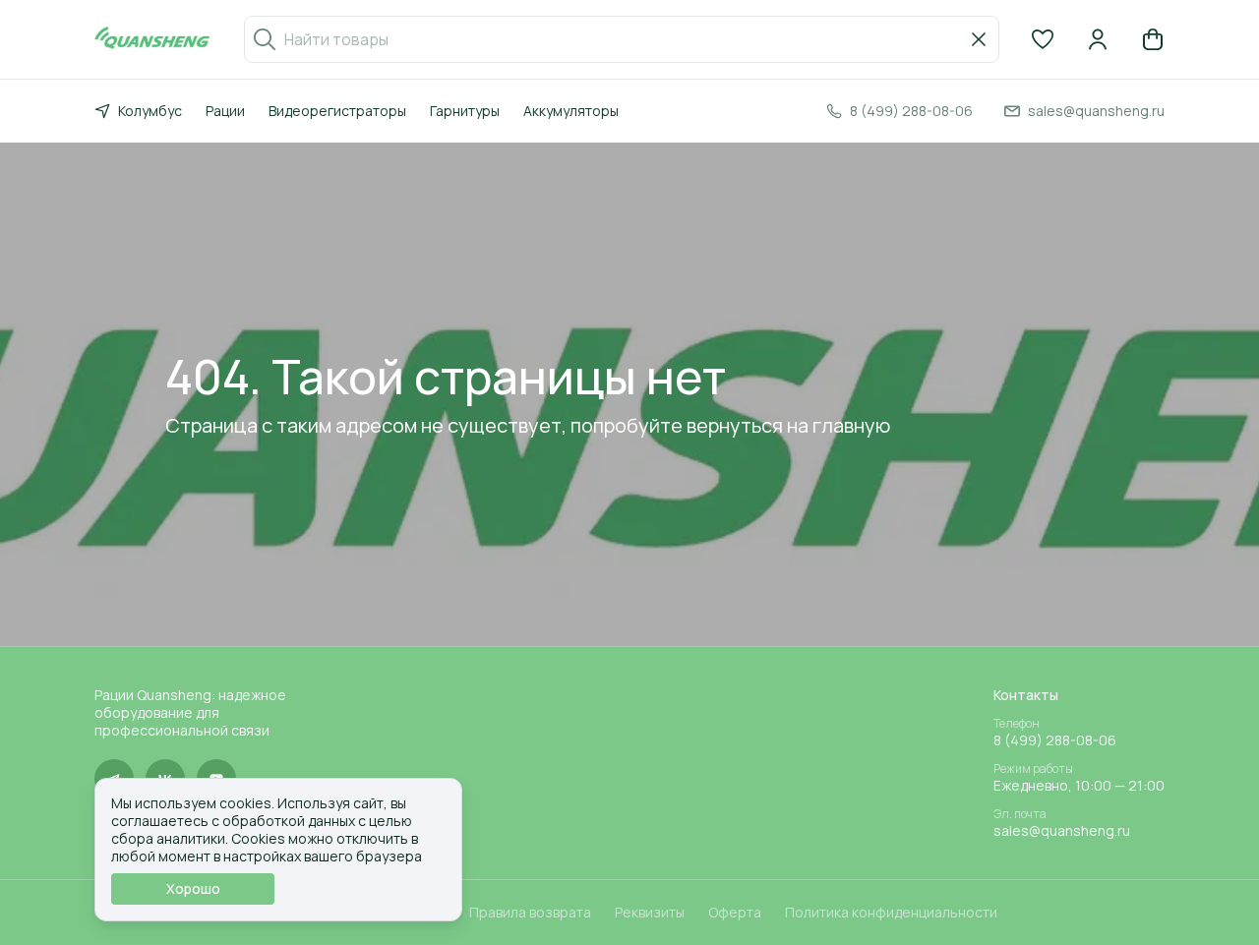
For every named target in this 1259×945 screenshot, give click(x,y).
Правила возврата (530, 912)
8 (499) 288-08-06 (1054, 740)
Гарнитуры (465, 110)
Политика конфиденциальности (891, 912)
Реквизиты (650, 912)
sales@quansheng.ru (1061, 831)
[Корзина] (1153, 39)
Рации (225, 110)
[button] (1042, 39)
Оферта (734, 912)
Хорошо (193, 888)
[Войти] (1097, 39)
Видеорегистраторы (337, 110)
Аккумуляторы (571, 110)
